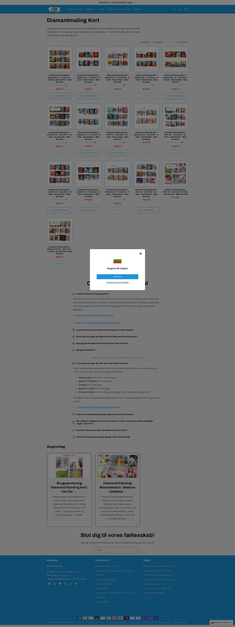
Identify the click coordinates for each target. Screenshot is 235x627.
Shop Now (117, 277)
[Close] (141, 254)
